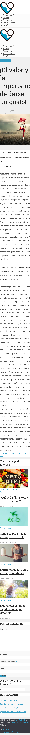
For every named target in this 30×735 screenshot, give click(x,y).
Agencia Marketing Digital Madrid (13, 712)
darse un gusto (6, 453)
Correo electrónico (8, 661)
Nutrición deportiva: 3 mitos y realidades (14, 571)
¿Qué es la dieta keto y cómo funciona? (14, 499)
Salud (5, 25)
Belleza (6, 17)
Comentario (5, 629)
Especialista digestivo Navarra (11, 704)
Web (2, 668)
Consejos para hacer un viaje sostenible (13, 535)
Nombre (4, 654)
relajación (17, 453)
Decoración (8, 20)
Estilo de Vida (9, 22)
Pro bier (6, 113)
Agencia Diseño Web (20, 722)
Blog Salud (20, 720)
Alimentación (9, 15)
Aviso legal (7, 729)
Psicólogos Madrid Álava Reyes (11, 700)
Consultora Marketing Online (11, 708)
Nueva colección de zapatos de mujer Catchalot (12, 609)
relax (24, 453)
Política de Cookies (11, 732)
